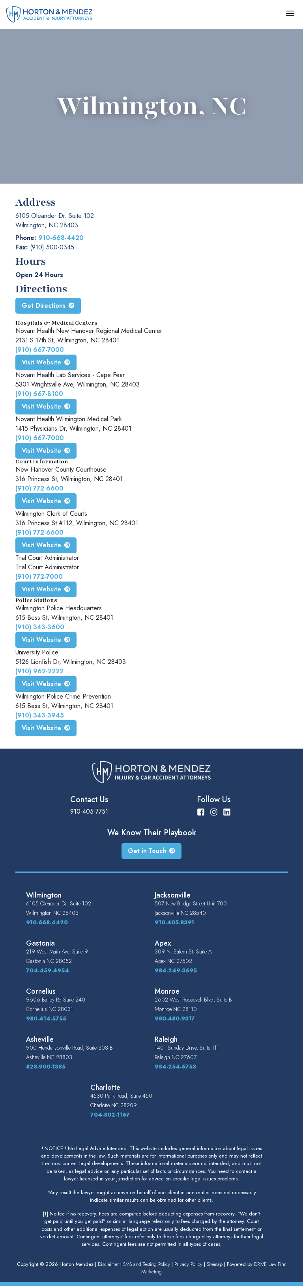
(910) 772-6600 (39, 488)
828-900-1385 (45, 1066)
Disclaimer (108, 1264)
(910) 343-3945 (39, 715)
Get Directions (43, 305)
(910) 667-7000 (39, 349)
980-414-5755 (46, 1018)
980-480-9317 (175, 1018)
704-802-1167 (110, 1115)
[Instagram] (214, 811)
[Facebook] (201, 811)
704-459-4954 (47, 970)
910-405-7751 (89, 811)
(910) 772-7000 (39, 576)
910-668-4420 (61, 237)
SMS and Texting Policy (146, 1264)
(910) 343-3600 (39, 627)
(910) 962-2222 (39, 671)
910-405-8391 (174, 922)
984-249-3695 (176, 970)
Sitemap (215, 1264)
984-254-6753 (175, 1066)
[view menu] (290, 13)
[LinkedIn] (227, 811)
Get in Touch (147, 850)
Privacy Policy (188, 1264)
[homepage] (49, 13)
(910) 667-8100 (39, 393)
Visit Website (41, 362)
